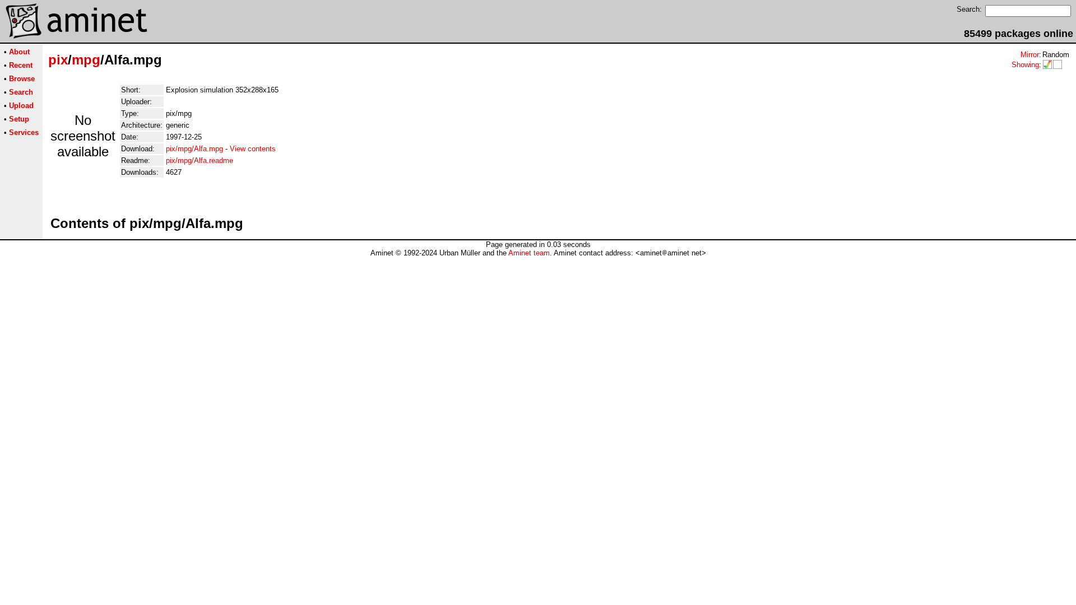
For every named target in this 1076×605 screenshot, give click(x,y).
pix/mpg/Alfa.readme (199, 160)
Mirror (1030, 54)
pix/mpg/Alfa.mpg (194, 149)
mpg (86, 59)
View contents (253, 149)
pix (58, 59)
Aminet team (529, 253)
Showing (1025, 65)
